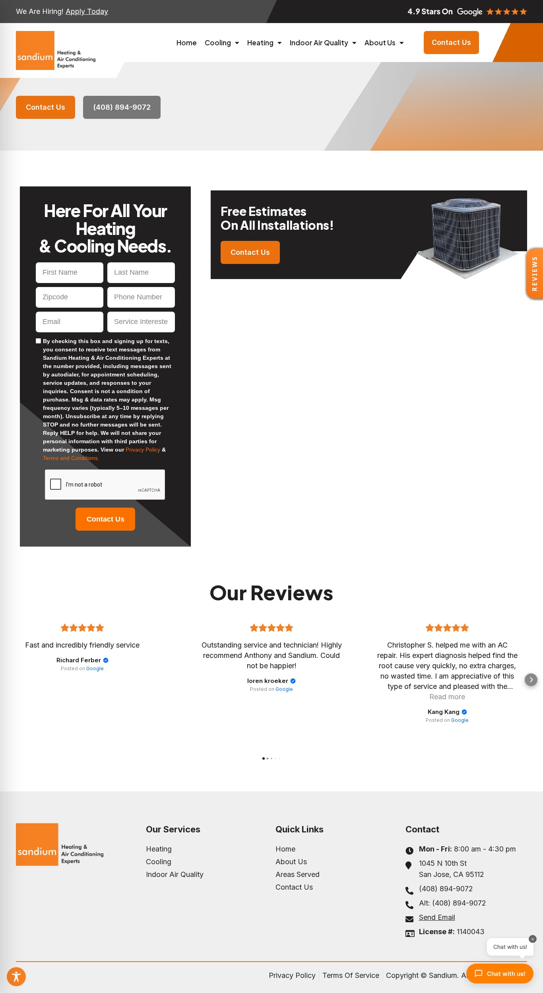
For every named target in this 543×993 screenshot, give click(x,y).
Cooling (218, 42)
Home (186, 42)
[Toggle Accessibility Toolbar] (16, 976)
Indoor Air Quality (319, 42)
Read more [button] (447, 696)
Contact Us (105, 519)
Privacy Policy (144, 449)
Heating (260, 42)
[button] (12, 679)
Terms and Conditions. (71, 458)
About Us (380, 42)
